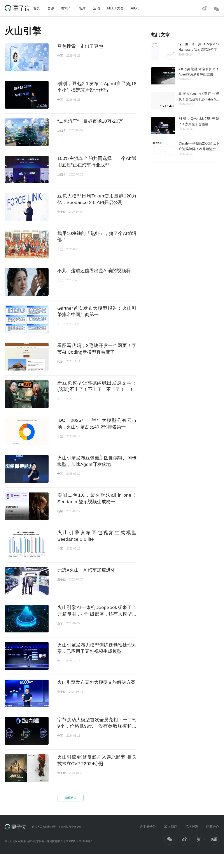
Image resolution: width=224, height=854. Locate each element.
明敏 (60, 511)
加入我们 (170, 826)
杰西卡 (61, 130)
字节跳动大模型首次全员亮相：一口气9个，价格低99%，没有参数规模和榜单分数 (96, 726)
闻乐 (60, 361)
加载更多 (70, 797)
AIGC (135, 8)
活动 (96, 8)
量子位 (61, 211)
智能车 (66, 8)
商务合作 (212, 826)
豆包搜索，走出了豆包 (80, 46)
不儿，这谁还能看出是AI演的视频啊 (94, 270)
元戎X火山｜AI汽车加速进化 (86, 569)
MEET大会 (115, 8)
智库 (82, 8)
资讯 (50, 8)
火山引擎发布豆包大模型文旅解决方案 (96, 682)
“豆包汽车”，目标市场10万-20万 (90, 121)
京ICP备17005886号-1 (79, 841)
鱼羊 (60, 623)
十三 (60, 55)
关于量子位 (148, 826)
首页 (36, 8)
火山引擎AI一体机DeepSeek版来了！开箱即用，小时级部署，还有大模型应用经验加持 (96, 614)
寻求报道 (191, 826)
